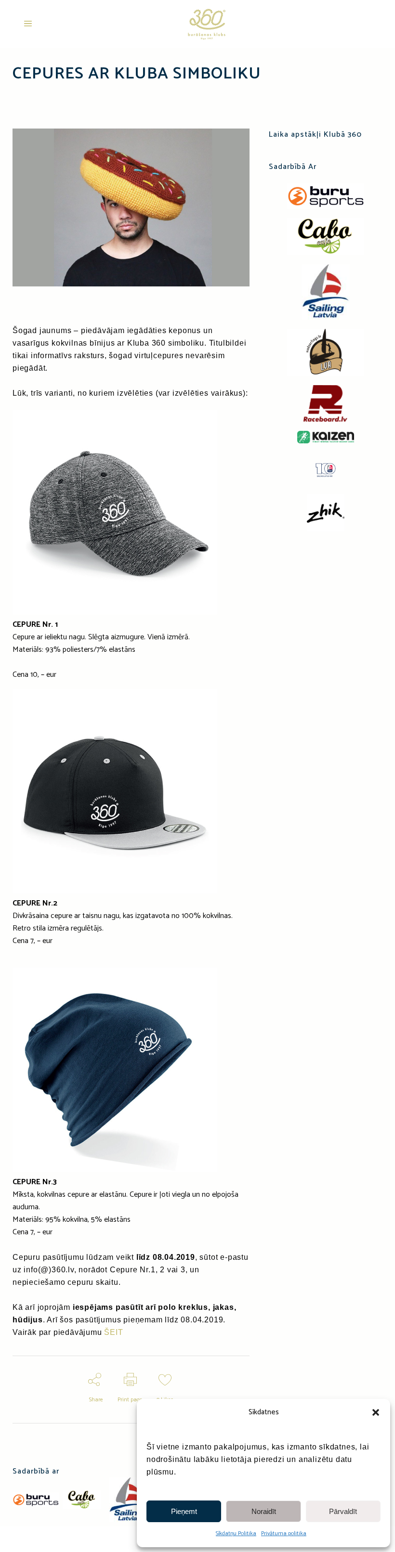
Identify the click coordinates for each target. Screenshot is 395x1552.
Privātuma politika (283, 1533)
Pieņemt (184, 1511)
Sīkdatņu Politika (236, 1533)
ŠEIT (113, 1332)
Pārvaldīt (343, 1511)
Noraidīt (263, 1511)
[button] (376, 1412)
